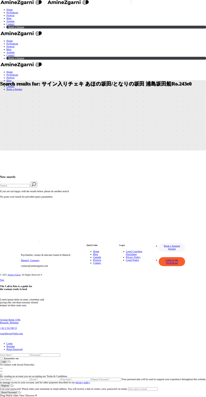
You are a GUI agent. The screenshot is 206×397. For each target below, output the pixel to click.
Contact (97, 263)
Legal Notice (132, 260)
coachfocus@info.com (11, 333)
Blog (95, 254)
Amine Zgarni (14, 275)
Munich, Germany (30, 260)
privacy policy (82, 382)
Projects (97, 260)
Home (96, 251)
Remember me (11, 358)
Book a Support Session (172, 247)
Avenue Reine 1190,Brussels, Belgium (10, 321)
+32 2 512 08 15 (8, 328)
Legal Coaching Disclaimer (134, 253)
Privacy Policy (133, 257)
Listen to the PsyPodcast (172, 261)
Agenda (97, 257)
